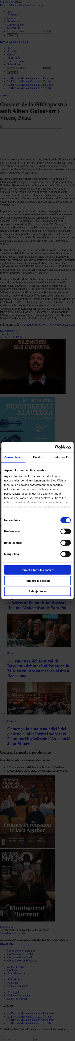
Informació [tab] (61, 457)
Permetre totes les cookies (37, 570)
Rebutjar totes (38, 591)
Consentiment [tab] (13, 457)
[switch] (65, 531)
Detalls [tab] (37, 457)
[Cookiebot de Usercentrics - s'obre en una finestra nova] (55, 447)
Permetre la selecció (37, 580)
